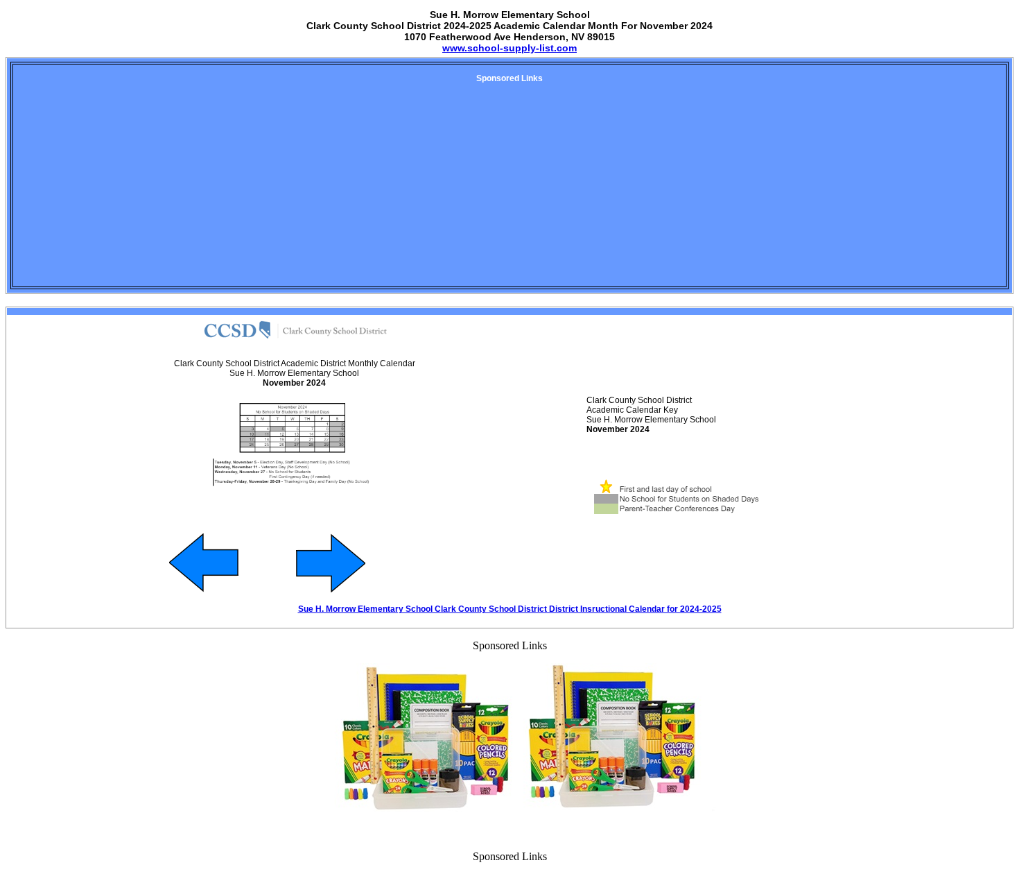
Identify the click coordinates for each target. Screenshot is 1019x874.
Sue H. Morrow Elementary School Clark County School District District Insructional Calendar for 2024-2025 (510, 609)
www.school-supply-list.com (509, 47)
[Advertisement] (509, 189)
